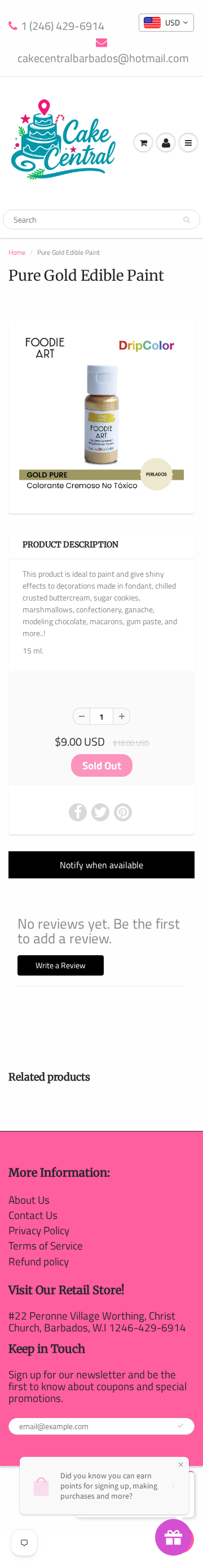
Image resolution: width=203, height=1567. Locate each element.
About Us (29, 1199)
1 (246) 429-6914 (62, 26)
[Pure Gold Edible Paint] (101, 414)
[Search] (186, 220)
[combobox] (166, 23)
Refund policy (38, 1261)
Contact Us (33, 1215)
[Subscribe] (180, 1426)
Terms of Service (45, 1245)
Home (16, 252)
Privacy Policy (38, 1230)
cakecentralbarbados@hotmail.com (103, 58)
